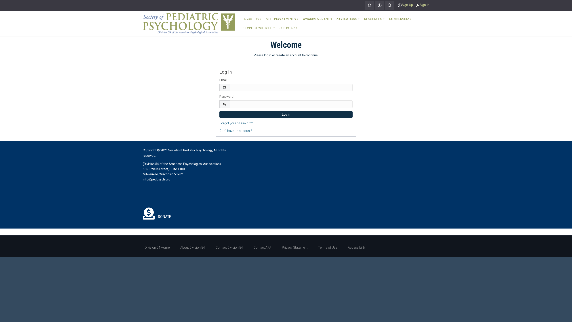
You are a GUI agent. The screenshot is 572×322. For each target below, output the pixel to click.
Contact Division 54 (229, 247)
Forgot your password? (236, 123)
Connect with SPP (258, 28)
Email (223, 80)
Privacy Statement (294, 247)
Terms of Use (327, 247)
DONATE (164, 216)
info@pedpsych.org (156, 179)
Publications (346, 19)
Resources (373, 19)
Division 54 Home (157, 247)
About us (251, 19)
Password (226, 96)
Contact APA (262, 247)
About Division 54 (192, 247)
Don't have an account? (235, 131)
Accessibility (357, 247)
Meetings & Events (281, 19)
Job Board (288, 28)
